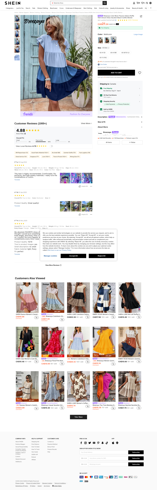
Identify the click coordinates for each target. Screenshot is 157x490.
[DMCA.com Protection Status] (86, 481)
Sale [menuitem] (33, 8)
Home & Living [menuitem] (103, 8)
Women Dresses (45, 12)
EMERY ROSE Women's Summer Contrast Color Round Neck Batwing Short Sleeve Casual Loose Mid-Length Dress (129, 359)
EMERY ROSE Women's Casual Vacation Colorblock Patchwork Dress (104, 314)
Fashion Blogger (20, 444)
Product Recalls (52, 449)
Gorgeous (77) (34, 156)
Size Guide (35, 452)
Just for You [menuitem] (20, 8)
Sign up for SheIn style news (90, 448)
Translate (17, 180)
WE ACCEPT (83, 473)
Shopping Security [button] (109, 101)
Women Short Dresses (58, 12)
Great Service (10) (21, 156)
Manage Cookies (47, 483)
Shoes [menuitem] (128, 8)
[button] (147, 3)
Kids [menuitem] (95, 8)
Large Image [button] (138, 34)
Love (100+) (46, 156)
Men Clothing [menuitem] (88, 8)
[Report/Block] (91, 186)
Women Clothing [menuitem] (42, 8)
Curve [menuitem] (61, 8)
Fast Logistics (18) (84, 152)
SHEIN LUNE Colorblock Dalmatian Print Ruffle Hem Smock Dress (78, 314)
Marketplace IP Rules (21, 486)
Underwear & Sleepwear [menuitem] (73, 8)
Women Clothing (35, 12)
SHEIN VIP (35, 454)
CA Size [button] (104, 48)
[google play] (117, 444)
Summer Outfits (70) (70, 152)
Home (16, 12)
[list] (94, 442)
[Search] (105, 3)
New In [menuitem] (28, 8)
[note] (52, 311)
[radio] (100, 40)
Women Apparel (24, 12)
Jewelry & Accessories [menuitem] (117, 8)
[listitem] (27, 303)
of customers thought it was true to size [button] (113, 61)
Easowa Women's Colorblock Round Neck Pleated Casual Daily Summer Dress (27, 405)
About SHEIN (19, 441)
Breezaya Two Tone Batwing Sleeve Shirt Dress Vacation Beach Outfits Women (104, 405)
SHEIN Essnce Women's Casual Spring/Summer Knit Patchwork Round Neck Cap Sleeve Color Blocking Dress (27, 314)
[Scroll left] (148, 8)
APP (113, 438)
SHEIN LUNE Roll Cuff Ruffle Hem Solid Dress (129, 314)
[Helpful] (79, 186)
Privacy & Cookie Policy (33, 483)
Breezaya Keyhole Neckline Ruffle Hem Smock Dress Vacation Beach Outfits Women (129, 405)
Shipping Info (35, 441)
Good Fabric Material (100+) (40, 152)
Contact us (51, 441)
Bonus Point (51, 447)
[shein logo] (12, 3)
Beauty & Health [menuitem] (137, 8)
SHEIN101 (18, 461)
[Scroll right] (151, 8)
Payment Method (52, 444)
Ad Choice (47, 486)
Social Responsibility (21, 447)
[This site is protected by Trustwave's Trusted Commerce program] (81, 481)
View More (79, 417)
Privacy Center (19, 483)
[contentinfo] (112, 477)
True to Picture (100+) (59, 156)
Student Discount (20, 459)
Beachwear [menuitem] (53, 8)
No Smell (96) (56, 152)
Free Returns (35, 444)
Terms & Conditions (60, 483)
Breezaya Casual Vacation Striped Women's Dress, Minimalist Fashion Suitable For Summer (52, 405)
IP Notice (32, 486)
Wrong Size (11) (74, 156)
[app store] (113, 444)
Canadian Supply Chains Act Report (20, 449)
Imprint (40, 486)
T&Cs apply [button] (106, 97)
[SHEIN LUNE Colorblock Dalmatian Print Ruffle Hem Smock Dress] (78, 297)
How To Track (35, 449)
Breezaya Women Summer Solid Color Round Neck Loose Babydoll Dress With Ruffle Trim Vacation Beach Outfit (104, 361)
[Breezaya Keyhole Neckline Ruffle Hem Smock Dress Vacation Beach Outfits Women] (129, 386)
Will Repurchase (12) (22, 152)
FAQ (49, 452)
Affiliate (34, 459)
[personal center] (134, 3)
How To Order (36, 447)
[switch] (51, 146)
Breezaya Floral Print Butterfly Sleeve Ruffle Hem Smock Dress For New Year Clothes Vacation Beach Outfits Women (53, 361)
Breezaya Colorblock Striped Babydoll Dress (53, 316)
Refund (34, 457)
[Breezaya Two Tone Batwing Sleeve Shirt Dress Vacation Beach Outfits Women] (104, 386)
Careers (17, 456)
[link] (138, 3)
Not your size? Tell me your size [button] (107, 67)
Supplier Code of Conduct (20, 453)
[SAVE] (140, 73)
